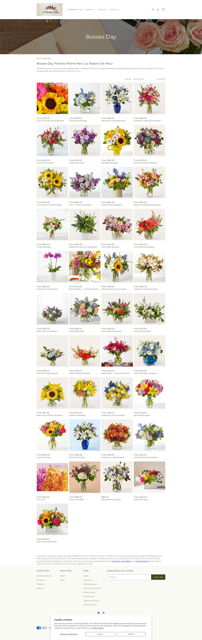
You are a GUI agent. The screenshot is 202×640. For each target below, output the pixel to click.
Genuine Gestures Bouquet (146, 457)
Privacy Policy (98, 628)
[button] (90, 9)
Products (40, 584)
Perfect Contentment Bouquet (147, 205)
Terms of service (90, 605)
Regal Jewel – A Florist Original (115, 373)
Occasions (41, 580)
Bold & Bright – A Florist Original (83, 289)
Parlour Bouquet (76, 499)
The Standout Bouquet (111, 331)
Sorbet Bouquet (141, 499)
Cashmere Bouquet (142, 331)
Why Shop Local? (90, 584)
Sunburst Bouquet (77, 415)
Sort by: (128, 79)
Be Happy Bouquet (109, 163)
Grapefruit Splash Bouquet (145, 289)
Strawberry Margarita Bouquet (147, 121)
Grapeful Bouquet (77, 163)
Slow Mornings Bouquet (47, 373)
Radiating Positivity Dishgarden (83, 247)
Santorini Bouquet (77, 457)
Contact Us (88, 580)
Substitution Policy (91, 601)
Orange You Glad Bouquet (112, 457)
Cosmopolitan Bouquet (144, 247)
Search (63, 576)
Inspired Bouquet (76, 331)
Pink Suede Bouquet (110, 247)
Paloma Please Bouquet (79, 373)
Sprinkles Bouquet (142, 415)
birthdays (116, 561)
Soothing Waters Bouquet (145, 373)
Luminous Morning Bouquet (49, 205)
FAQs (85, 576)
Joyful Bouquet (43, 457)
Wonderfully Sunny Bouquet (113, 289)
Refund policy (89, 596)
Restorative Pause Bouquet (113, 121)
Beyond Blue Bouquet (111, 499)
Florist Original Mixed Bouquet (50, 121)
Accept (100, 634)
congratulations (142, 561)
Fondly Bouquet (44, 247)
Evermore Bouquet (45, 163)
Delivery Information (92, 588)
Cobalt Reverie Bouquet (112, 205)
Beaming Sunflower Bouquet (49, 415)
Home (39, 58)
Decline (131, 634)
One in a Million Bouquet (80, 205)
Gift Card (41, 499)
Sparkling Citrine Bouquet (113, 415)
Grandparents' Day (44, 576)
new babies (126, 561)
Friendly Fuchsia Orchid (47, 289)
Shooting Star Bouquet (47, 331)
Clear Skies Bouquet (78, 121)
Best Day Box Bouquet (47, 542)
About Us (40, 588)
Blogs (62, 580)
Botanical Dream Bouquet (145, 163)
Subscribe (158, 577)
